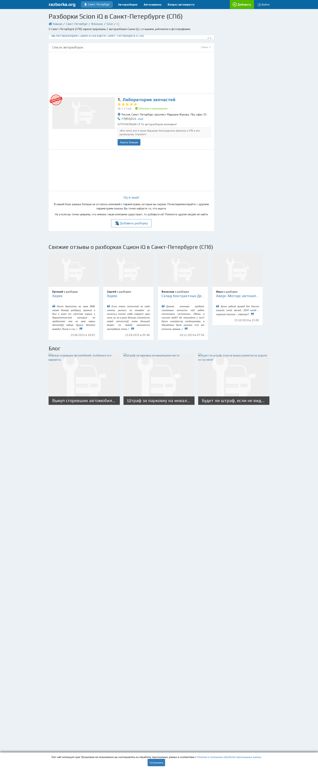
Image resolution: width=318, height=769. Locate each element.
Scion (110, 24)
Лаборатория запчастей (148, 99)
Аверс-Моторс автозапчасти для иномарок (254, 296)
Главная (57, 24)
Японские (97, 24)
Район (205, 47)
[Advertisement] (131, 72)
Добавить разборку (134, 223)
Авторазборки (127, 4)
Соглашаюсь (156, 762)
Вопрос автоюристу (181, 4)
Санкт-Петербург (77, 24)
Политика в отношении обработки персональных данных (229, 757)
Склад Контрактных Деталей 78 (189, 296)
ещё (140, 118)
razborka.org (62, 4)
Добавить (244, 4)
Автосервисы (152, 4)
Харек (57, 296)
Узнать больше (129, 142)
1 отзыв (126, 108)
